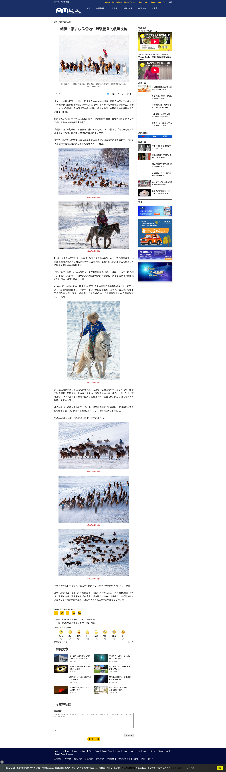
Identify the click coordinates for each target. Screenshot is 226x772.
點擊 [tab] (144, 136)
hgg (159, 2)
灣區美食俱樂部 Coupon (147, 31)
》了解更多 (189, 768)
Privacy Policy (129, 2)
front (164, 2)
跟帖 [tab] (154, 136)
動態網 (143, 759)
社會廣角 (155, 8)
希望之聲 (110, 759)
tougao (107, 2)
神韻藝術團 (89, 759)
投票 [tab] (165, 136)
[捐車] (155, 246)
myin (147, 2)
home (153, 2)
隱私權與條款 (176, 768)
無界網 (150, 759)
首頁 (88, 8)
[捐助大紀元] (155, 259)
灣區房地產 (127, 8)
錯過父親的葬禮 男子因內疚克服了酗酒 (78, 623)
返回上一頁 (94, 739)
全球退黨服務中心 (123, 759)
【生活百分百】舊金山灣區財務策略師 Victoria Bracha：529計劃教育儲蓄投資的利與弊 (154, 57)
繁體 (170, 2)
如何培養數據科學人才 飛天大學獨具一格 (79, 620)
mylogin (140, 2)
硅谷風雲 (113, 8)
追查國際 (68, 759)
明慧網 (135, 759)
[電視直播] (155, 281)
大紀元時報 (100, 759)
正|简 (129, 94)
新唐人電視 (78, 759)
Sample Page (117, 2)
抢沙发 (131, 642)
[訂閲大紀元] (155, 215)
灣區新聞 (100, 8)
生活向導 (142, 8)
